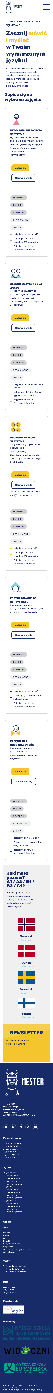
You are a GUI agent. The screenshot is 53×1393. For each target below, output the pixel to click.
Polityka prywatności (12, 1244)
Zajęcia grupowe (10, 1149)
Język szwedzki (10, 1200)
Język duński (8, 1186)
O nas (5, 1227)
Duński (27, 962)
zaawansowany (13, 1178)
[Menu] (46, 7)
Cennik (6, 1235)
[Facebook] (6, 1127)
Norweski (26, 936)
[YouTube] (35, 1127)
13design (15, 1390)
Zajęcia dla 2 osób (10, 1146)
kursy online (12, 1181)
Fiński (26, 1013)
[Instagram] (13, 1127)
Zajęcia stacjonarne (11, 1154)
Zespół (6, 1230)
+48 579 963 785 (10, 1104)
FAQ (5, 1238)
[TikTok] (28, 1127)
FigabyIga (39, 1390)
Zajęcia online (9, 1157)
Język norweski (9, 1173)
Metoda (6, 1233)
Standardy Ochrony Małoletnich (17, 1249)
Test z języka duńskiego (13, 1269)
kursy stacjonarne (14, 1184)
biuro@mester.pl (10, 1107)
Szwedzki (26, 989)
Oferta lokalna (9, 1252)
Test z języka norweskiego (14, 1266)
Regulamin (8, 1247)
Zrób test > (26, 940)
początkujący (12, 1175)
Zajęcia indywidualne (12, 1143)
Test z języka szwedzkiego (14, 1272)
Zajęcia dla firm (9, 1152)
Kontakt (6, 1241)
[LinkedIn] (20, 1127)
